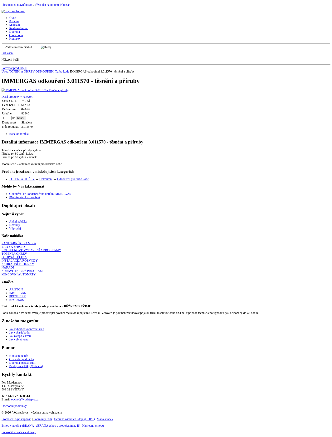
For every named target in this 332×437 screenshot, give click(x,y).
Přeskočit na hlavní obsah (17, 4)
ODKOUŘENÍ (45, 71)
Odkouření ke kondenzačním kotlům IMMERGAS (40, 193)
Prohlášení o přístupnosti (16, 419)
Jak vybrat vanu (18, 339)
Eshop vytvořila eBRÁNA (18, 425)
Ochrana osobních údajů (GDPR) (74, 419)
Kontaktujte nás (18, 355)
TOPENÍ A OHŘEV (22, 71)
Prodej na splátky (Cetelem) (26, 366)
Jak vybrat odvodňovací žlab (26, 329)
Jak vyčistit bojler (19, 332)
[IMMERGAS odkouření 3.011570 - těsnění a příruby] (35, 90)
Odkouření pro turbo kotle (73, 179)
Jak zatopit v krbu (20, 336)
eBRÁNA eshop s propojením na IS (58, 425)
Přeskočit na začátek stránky (19, 432)
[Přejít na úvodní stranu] (13, 11)
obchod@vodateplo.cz (24, 399)
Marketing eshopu (93, 425)
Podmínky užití (42, 419)
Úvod (5, 71)
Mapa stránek (105, 419)
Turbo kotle (62, 71)
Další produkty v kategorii (17, 96)
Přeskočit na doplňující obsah (52, 4)
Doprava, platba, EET (22, 362)
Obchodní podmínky (21, 359)
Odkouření (45, 179)
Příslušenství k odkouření (24, 197)
